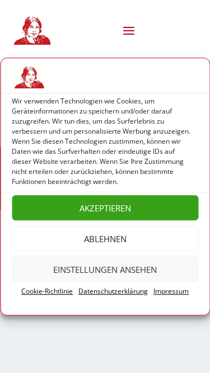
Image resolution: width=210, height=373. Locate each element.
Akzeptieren (105, 208)
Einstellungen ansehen (105, 269)
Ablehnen (105, 238)
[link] (34, 31)
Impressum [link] (171, 291)
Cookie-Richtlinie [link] (47, 291)
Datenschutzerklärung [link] (113, 291)
